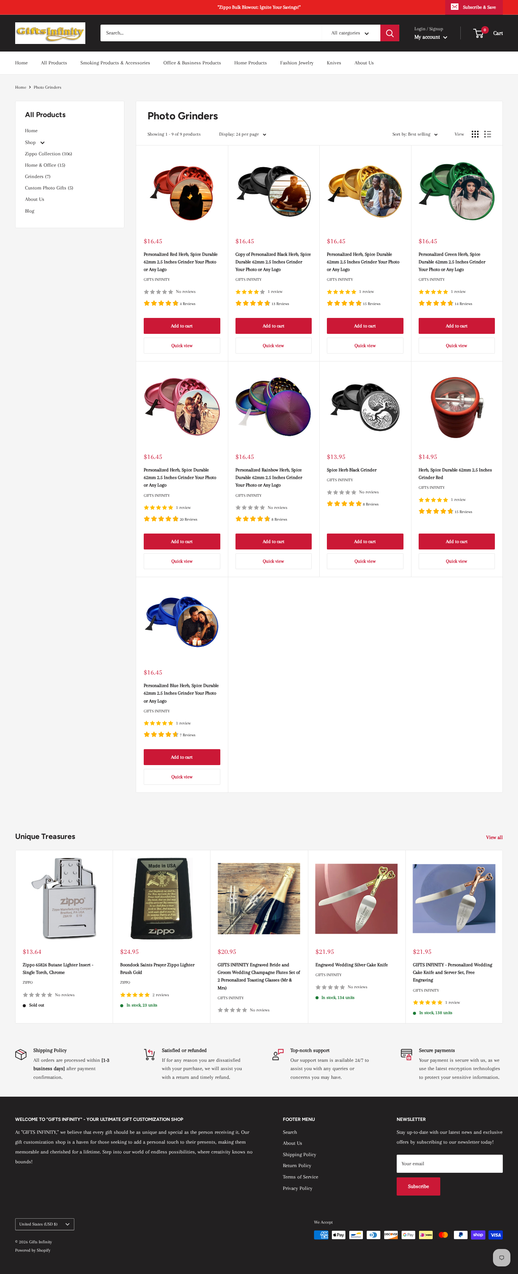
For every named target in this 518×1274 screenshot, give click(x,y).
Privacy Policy (297, 1188)
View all (495, 837)
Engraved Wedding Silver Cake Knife (352, 964)
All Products (54, 63)
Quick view (182, 345)
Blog (29, 211)
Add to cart (182, 326)
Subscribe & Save (479, 7)
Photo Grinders (47, 87)
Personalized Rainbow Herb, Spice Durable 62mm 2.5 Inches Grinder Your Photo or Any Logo (268, 477)
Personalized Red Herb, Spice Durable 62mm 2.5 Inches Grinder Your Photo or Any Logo (181, 262)
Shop (31, 142)
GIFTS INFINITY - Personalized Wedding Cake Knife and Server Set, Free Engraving (452, 972)
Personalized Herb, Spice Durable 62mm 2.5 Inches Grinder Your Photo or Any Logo (363, 262)
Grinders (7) (37, 176)
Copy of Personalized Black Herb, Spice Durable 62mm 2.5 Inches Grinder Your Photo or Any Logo (273, 262)
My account (427, 37)
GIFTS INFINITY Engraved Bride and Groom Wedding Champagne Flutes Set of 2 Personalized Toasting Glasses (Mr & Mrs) (259, 976)
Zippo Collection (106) (48, 154)
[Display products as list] (487, 134)
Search (290, 1132)
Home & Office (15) (45, 165)
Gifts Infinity (157, 279)
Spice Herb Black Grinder (352, 470)
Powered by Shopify (32, 1250)
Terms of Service (300, 1177)
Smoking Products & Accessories (115, 63)
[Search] (389, 33)
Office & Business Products (192, 63)
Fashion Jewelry (297, 63)
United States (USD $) (38, 1224)
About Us (364, 63)
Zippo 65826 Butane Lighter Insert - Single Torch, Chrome (58, 968)
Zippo (28, 982)
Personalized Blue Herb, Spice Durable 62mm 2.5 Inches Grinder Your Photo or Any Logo (181, 693)
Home (21, 63)
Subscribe (418, 1186)
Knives (334, 63)
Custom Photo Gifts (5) (49, 188)
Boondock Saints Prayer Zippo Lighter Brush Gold (157, 968)
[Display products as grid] (475, 134)
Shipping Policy (299, 1154)
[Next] (503, 936)
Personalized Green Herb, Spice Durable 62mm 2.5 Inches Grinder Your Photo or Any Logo (452, 262)
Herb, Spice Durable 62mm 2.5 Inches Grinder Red (455, 473)
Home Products (250, 63)
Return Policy (297, 1165)
